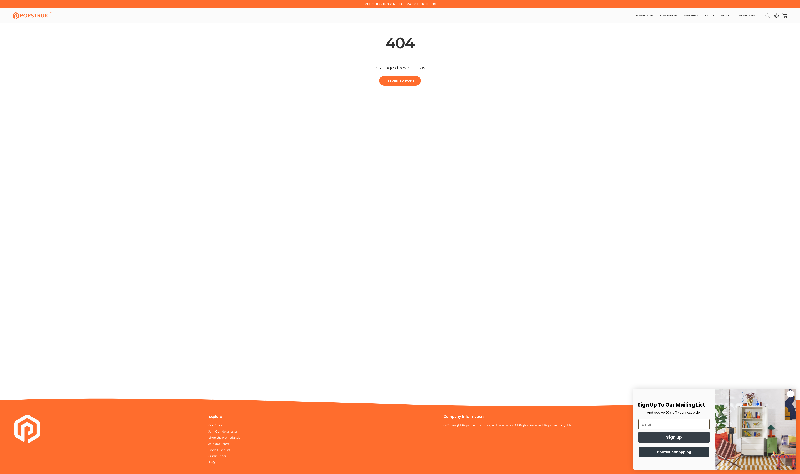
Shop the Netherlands (224, 437)
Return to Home (400, 80)
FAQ (211, 462)
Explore (215, 416)
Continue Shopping (674, 452)
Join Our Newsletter (223, 431)
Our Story (215, 425)
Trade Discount (219, 450)
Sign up (674, 437)
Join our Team (218, 444)
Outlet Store (217, 456)
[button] (767, 15)
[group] (400, 4)
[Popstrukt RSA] (32, 15)
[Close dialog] (790, 394)
